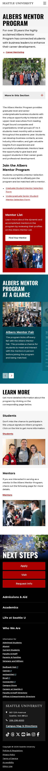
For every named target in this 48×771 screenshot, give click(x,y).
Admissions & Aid (15, 597)
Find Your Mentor (18, 237)
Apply (24, 565)
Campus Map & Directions (21, 726)
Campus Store (10, 685)
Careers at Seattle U (13, 689)
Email (5, 678)
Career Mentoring (15, 52)
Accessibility (8, 762)
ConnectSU (8, 682)
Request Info (24, 583)
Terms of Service (10, 758)
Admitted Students (12, 643)
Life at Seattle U (14, 617)
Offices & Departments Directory (19, 696)
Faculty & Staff (10, 654)
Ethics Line (7, 766)
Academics (10, 607)
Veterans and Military (13, 661)
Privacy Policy (9, 754)
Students (8, 434)
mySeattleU (8, 674)
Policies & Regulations (13, 750)
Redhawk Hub (9, 667)
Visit (24, 574)
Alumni (6, 646)
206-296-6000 (16, 720)
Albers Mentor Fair (20, 332)
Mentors (7, 495)
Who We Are (11, 628)
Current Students (11, 650)
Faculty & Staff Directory (15, 693)
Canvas (6, 671)
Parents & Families (12, 657)
